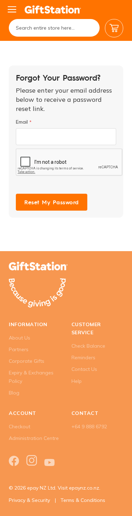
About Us (19, 338)
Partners (19, 349)
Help (76, 381)
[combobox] (54, 28)
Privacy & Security (29, 500)
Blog (14, 393)
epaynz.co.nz (84, 488)
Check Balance (88, 346)
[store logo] (53, 9)
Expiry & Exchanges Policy (31, 376)
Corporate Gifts (26, 361)
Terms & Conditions (83, 500)
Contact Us (84, 369)
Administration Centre (34, 438)
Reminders (83, 357)
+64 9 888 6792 (89, 426)
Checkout (19, 426)
